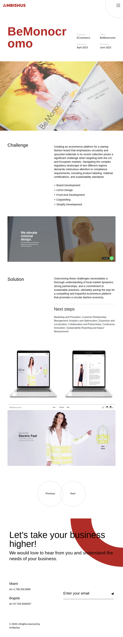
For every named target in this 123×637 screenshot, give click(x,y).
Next (72, 493)
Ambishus (14, 627)
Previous (50, 493)
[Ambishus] (14, 5)
